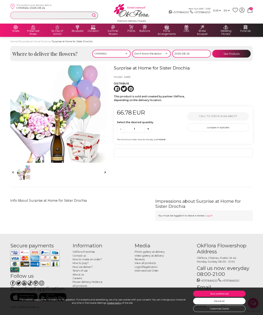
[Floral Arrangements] (166, 27)
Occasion (93, 31)
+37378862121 (181, 12)
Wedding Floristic (225, 32)
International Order (147, 270)
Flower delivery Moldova (87, 281)
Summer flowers (113, 32)
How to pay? (81, 263)
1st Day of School (57, 32)
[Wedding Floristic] (226, 27)
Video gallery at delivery (149, 255)
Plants (131, 31)
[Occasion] (93, 27)
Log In (209, 215)
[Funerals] (245, 27)
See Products (232, 53)
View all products (145, 263)
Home (13, 41)
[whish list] (236, 11)
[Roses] (16, 27)
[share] (117, 89)
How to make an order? (87, 259)
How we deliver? (83, 266)
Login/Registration (146, 266)
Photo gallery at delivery (150, 251)
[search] (94, 15)
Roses (15, 31)
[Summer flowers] (113, 27)
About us (78, 274)
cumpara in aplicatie (218, 127)
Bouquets (77, 31)
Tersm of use (80, 270)
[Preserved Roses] (33, 27)
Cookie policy (114, 302)
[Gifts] (186, 27)
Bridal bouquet (202, 32)
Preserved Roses (33, 32)
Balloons (144, 31)
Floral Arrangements (167, 32)
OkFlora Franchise (84, 251)
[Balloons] (144, 27)
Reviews (140, 259)
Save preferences (219, 293)
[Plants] (131, 27)
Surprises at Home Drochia (35, 41)
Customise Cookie (219, 308)
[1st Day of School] (57, 27)
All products (80, 285)
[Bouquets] (77, 27)
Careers (77, 278)
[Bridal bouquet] (202, 27)
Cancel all (219, 301)
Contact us (79, 255)
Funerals (245, 31)
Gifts (186, 31)
